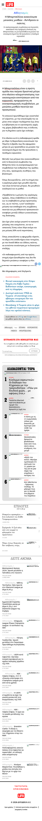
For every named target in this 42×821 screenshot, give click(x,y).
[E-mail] (33, 81)
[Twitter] (39, 69)
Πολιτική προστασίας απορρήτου (26, 807)
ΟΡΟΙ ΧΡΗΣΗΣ (9, 355)
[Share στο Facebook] (36, 263)
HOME (4, 9)
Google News (32, 317)
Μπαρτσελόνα (12, 88)
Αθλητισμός (18, 9)
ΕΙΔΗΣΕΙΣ (10, 9)
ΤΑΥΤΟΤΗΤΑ (21, 786)
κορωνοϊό (7, 100)
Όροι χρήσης (9, 807)
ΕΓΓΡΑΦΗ (34, 351)
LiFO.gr (20, 317)
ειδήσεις (28, 319)
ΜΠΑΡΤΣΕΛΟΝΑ (25, 331)
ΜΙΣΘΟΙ (14, 331)
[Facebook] (36, 69)
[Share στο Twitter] (39, 263)
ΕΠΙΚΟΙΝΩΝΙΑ (21, 789)
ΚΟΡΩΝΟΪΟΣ (32, 327)
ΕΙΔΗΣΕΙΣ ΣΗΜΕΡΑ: (13, 277)
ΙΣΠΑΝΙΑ (22, 327)
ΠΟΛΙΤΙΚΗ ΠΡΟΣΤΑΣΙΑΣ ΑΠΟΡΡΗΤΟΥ (26, 355)
